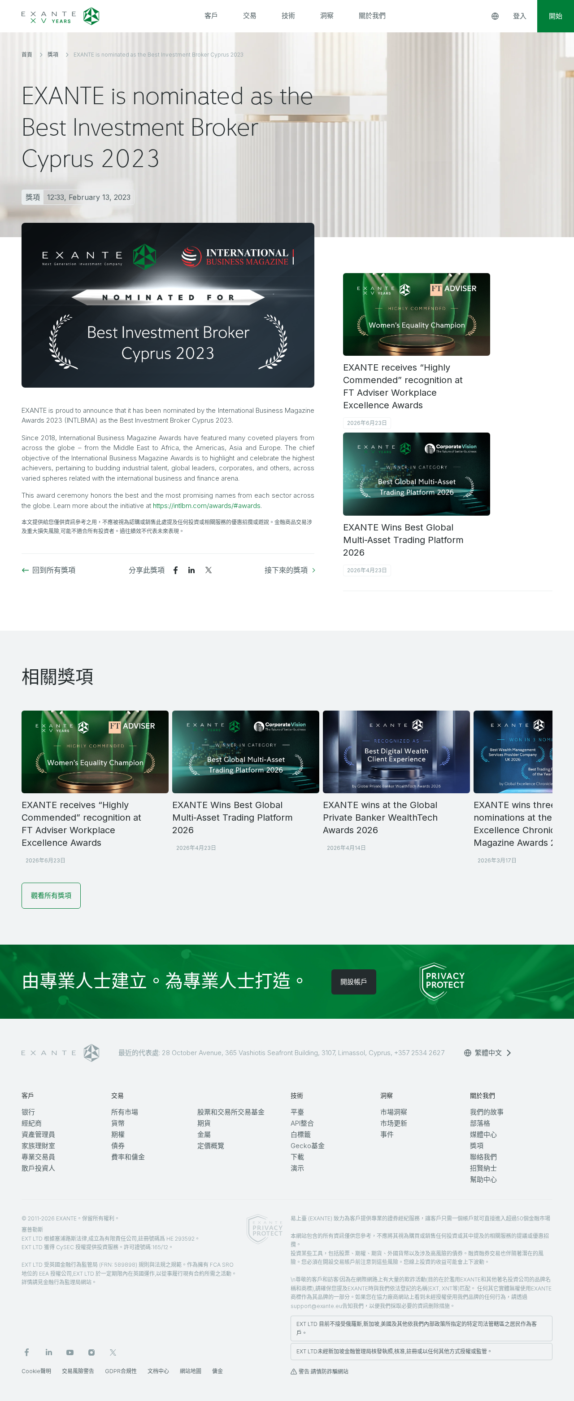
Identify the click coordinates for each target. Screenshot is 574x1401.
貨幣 (118, 1123)
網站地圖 (190, 1371)
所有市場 (124, 1112)
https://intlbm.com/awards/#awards (207, 505)
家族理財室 (38, 1145)
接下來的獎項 (286, 570)
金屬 (204, 1134)
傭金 (217, 1371)
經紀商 (32, 1123)
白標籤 (301, 1134)
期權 (118, 1134)
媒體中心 (483, 1134)
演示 (297, 1168)
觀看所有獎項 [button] (51, 895)
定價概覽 (210, 1145)
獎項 (476, 1145)
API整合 (302, 1123)
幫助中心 (483, 1179)
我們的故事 (487, 1112)
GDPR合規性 (121, 1371)
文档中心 (158, 1371)
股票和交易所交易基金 (231, 1112)
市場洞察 (393, 1112)
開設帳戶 (353, 981)
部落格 (480, 1123)
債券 (118, 1145)
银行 (28, 1112)
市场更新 (393, 1123)
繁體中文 (488, 1052)
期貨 (204, 1123)
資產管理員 (38, 1134)
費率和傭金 (128, 1157)
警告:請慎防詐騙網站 (323, 1371)
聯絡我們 (483, 1157)
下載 (297, 1157)
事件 (387, 1134)
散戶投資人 (38, 1168)
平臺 (297, 1112)
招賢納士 (483, 1168)
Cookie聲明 (36, 1371)
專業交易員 (38, 1157)
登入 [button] (519, 16)
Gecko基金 (308, 1145)
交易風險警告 (78, 1371)
